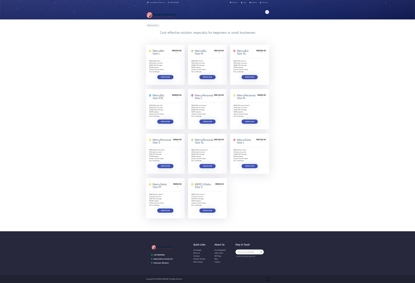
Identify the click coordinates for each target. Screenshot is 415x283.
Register (254, 2)
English (234, 2)
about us (196, 253)
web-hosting (198, 262)
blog (216, 259)
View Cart (265, 2)
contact (217, 262)
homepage (197, 250)
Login (244, 2)
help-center (218, 253)
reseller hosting (199, 259)
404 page (217, 256)
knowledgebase (220, 250)
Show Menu (153, 25)
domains (196, 256)
